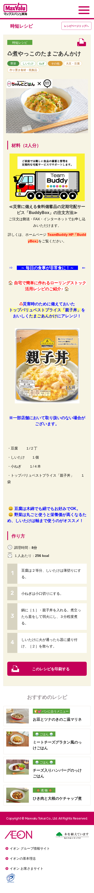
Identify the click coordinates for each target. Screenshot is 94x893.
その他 (55, 63)
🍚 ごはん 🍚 (44, 734)
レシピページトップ (76, 26)
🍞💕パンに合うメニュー (51, 711)
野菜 (13, 63)
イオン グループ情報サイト (30, 848)
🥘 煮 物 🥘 (44, 790)
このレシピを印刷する (51, 669)
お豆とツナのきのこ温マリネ (57, 719)
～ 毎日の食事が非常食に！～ (47, 268)
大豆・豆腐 (73, 63)
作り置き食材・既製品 (23, 69)
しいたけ (28, 63)
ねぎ (42, 63)
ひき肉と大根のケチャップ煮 (57, 798)
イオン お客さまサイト (26, 868)
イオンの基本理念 (23, 858)
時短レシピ (19, 42)
